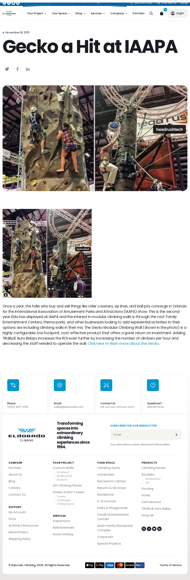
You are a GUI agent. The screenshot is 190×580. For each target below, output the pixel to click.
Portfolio (139, 13)
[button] (4, 3)
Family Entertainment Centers (113, 516)
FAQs (12, 519)
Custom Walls (63, 468)
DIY (147, 482)
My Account (17, 512)
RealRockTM (64, 476)
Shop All (147, 515)
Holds (146, 495)
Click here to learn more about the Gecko (123, 343)
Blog (12, 481)
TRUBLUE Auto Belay (156, 509)
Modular (62, 479)
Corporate (105, 537)
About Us (15, 474)
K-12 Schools (106, 501)
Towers (61, 496)
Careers (14, 488)
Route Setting (63, 534)
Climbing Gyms (108, 468)
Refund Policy (18, 532)
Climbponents (65, 504)
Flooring (147, 488)
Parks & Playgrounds (112, 508)
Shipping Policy (20, 539)
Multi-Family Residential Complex (115, 528)
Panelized (63, 472)
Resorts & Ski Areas (111, 488)
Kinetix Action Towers (68, 492)
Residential (105, 494)
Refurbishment (64, 527)
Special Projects (109, 543)
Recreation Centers (111, 481)
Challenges (64, 500)
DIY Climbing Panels (67, 485)
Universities (105, 474)
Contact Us (17, 494)
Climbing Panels (153, 468)
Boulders (148, 474)
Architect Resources (24, 525)
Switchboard (151, 502)
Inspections (61, 521)
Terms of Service (170, 565)
